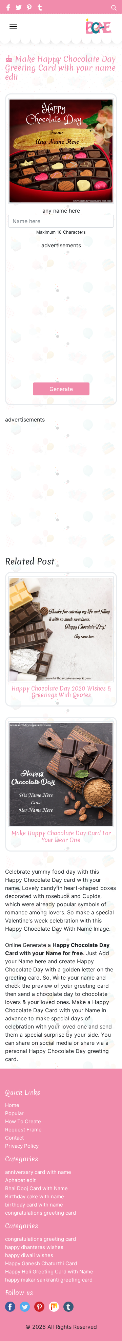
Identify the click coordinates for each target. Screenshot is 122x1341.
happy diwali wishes (29, 1255)
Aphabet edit (20, 1180)
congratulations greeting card (40, 1213)
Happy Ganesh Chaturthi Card (41, 1263)
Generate (61, 389)
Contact (14, 1137)
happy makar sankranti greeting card (49, 1279)
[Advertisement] (61, 316)
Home (12, 1105)
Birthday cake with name (34, 1196)
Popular (14, 1113)
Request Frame (23, 1129)
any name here (61, 210)
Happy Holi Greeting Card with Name (49, 1271)
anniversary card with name (38, 1172)
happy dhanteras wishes (34, 1247)
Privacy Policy (22, 1146)
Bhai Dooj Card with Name (36, 1188)
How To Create (23, 1121)
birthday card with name (34, 1204)
